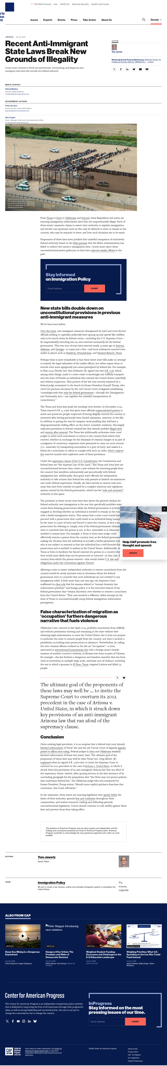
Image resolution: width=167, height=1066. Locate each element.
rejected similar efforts (103, 250)
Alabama (45, 349)
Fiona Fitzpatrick (11, 963)
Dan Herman (62, 963)
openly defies (110, 795)
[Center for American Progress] (10, 12)
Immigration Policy (51, 883)
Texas (50, 218)
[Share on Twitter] (114, 69)
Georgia (60, 349)
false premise (80, 243)
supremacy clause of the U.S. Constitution (74, 461)
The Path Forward (42, 4)
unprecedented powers (108, 410)
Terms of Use (132, 1049)
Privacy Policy (133, 1052)
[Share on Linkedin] (127, 69)
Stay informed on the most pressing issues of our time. (117, 1008)
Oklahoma (70, 218)
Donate (155, 19)
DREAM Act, (140, 62)
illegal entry (116, 428)
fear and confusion (85, 798)
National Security (80, 4)
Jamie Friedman (132, 963)
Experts (47, 19)
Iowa (59, 218)
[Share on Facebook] (120, 69)
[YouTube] (18, 1021)
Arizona (120, 345)
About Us (106, 19)
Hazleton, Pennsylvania (78, 353)
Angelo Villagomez (25, 963)
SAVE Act (64, 4)
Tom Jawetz (47, 857)
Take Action (89, 19)
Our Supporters (133, 1058)
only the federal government (79, 392)
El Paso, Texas (80, 664)
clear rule (60, 584)
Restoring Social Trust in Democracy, (128, 60)
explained (45, 762)
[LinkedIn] (29, 1021)
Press (74, 19)
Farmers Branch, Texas (109, 353)
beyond (85, 218)
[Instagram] (24, 1021)
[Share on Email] (140, 69)
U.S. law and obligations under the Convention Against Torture (79, 561)
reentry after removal (56, 432)
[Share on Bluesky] (133, 69)
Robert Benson (51, 963)
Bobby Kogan (144, 963)
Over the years (48, 331)
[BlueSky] (35, 1021)
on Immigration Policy (68, 277)
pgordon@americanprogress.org (17, 111)
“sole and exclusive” (113, 490)
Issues (34, 19)
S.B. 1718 (109, 370)
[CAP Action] (13, 1051)
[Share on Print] (147, 69)
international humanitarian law (71, 650)
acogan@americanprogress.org (16, 123)
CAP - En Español (134, 1055)
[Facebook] (13, 1021)
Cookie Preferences (135, 1061)
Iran (55, 4)
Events (61, 19)
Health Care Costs (100, 4)
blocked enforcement (51, 748)
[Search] (143, 21)
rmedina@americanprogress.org (17, 94)
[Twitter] (7, 1021)
